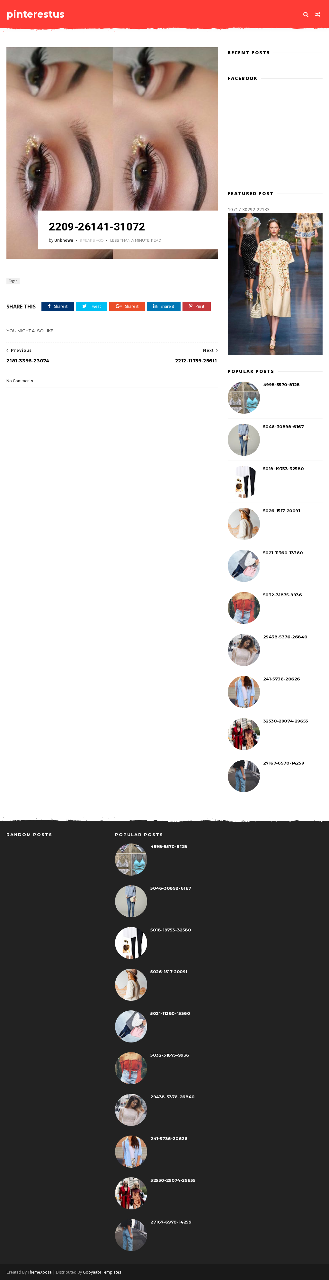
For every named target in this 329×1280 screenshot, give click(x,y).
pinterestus (35, 14)
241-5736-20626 (281, 678)
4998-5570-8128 (281, 384)
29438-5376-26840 (285, 636)
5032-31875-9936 (282, 594)
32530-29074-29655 (285, 720)
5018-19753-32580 (283, 468)
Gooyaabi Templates (102, 1272)
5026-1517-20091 (281, 510)
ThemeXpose (40, 1272)
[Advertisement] (123, 510)
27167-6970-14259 (283, 762)
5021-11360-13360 (283, 552)
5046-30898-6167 (283, 426)
